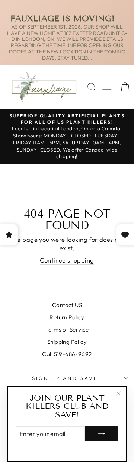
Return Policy (67, 317)
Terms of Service (67, 329)
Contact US (67, 305)
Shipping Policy (67, 341)
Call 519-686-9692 (67, 354)
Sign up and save (65, 378)
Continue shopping (67, 260)
